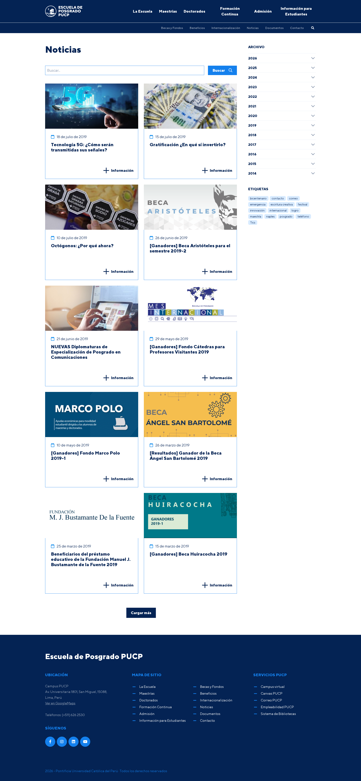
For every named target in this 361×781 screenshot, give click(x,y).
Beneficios (197, 28)
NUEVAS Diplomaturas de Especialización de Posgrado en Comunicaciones (86, 352)
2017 (252, 144)
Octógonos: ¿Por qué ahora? (82, 245)
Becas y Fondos (172, 28)
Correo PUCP (271, 700)
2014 (252, 173)
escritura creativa (282, 204)
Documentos (274, 28)
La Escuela (142, 11)
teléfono (303, 216)
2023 (252, 87)
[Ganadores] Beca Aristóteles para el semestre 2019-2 (190, 248)
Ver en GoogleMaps (60, 703)
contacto (278, 198)
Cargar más (141, 612)
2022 (252, 96)
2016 (252, 154)
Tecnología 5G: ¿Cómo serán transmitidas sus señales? (82, 147)
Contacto (297, 28)
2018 (252, 135)
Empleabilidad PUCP (277, 707)
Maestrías (168, 11)
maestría (255, 216)
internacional (278, 210)
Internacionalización (225, 28)
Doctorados (194, 11)
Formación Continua (230, 11)
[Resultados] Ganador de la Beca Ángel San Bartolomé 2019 (186, 455)
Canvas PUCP (271, 693)
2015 (252, 164)
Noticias (253, 28)
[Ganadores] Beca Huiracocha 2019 (188, 554)
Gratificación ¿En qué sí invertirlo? (188, 144)
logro (295, 210)
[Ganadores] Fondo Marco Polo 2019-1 (85, 455)
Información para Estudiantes (296, 11)
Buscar (219, 70)
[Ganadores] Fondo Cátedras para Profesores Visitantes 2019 (187, 349)
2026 (252, 58)
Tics (252, 222)
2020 (252, 116)
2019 (252, 125)
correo (293, 198)
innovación (257, 210)
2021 (252, 106)
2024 (252, 77)
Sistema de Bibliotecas (278, 714)
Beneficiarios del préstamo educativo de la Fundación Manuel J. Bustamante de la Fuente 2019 (90, 559)
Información (122, 170)
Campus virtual (273, 687)
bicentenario (258, 198)
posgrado (286, 216)
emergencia (257, 204)
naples (270, 216)
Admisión (263, 11)
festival (302, 204)
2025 (252, 68)
